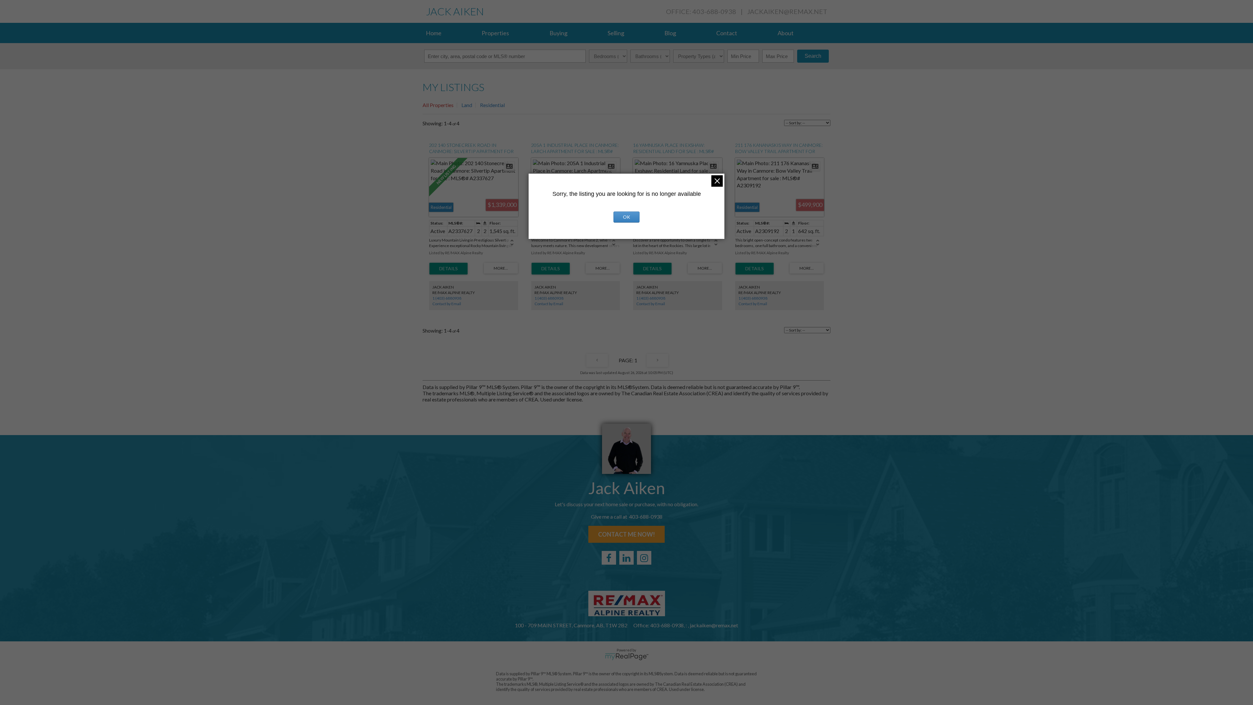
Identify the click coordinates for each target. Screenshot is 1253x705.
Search (813, 56)
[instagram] (644, 558)
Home (433, 33)
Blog (670, 33)
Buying (558, 33)
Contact (726, 33)
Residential (492, 105)
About (786, 33)
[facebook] (609, 558)
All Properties (438, 105)
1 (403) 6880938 (446, 298)
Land (466, 105)
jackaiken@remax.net (787, 11)
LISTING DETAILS (448, 268)
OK (626, 217)
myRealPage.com (627, 656)
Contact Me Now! (626, 534)
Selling (616, 33)
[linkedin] (626, 558)
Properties (495, 33)
